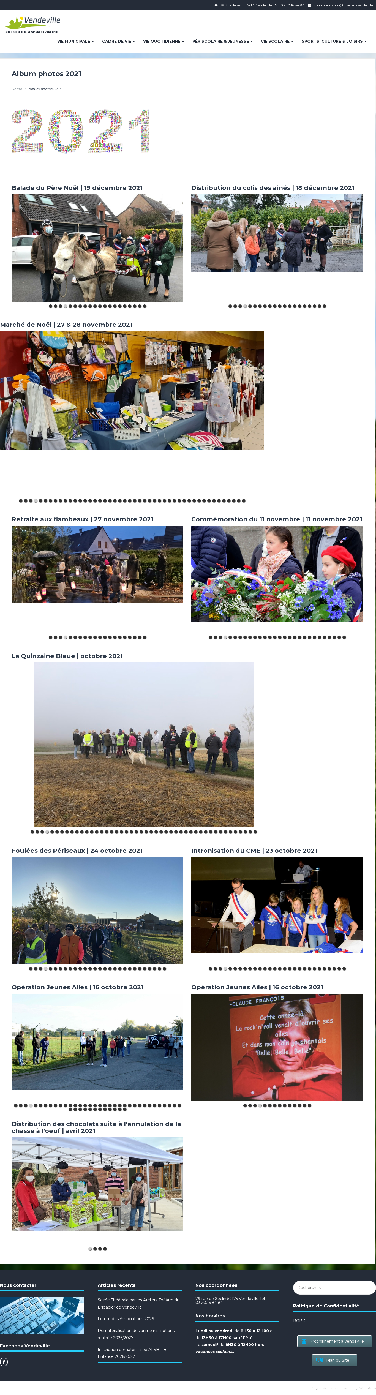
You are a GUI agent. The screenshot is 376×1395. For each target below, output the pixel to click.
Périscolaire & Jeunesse (221, 41)
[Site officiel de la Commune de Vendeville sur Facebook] (4, 1362)
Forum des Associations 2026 (126, 1318)
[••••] (97, 1190)
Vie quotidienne (162, 41)
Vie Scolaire (276, 41)
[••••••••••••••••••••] (97, 248)
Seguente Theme (325, 1388)
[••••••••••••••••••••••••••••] (277, 579)
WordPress (367, 1388)
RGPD (299, 1320)
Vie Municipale (74, 41)
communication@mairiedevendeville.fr (345, 5)
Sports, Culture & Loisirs (333, 41)
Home (17, 89)
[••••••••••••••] (277, 1047)
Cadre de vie (117, 41)
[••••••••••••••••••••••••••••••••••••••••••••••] (132, 413)
